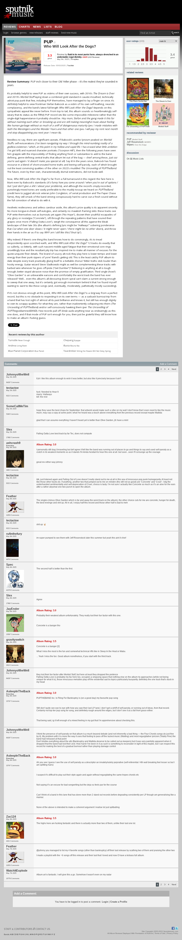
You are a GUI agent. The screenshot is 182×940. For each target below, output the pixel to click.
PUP (48, 41)
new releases (36, 32)
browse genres (18, 32)
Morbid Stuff (163, 126)
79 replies (75, 59)
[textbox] (155, 33)
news (37, 26)
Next (174, 369)
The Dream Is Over (163, 101)
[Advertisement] (151, 187)
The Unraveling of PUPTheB (137, 126)
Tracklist (70, 65)
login (5, 32)
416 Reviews (94, 57)
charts (24, 26)
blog (58, 26)
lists (48, 26)
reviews (10, 26)
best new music (69, 32)
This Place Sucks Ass (138, 101)
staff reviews (52, 32)
